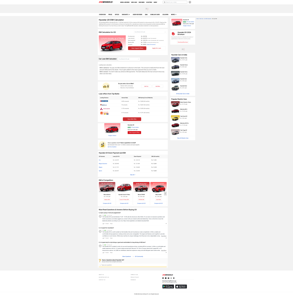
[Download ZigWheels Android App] (168, 286)
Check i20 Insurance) (151, 44)
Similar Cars (155, 14)
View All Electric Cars (182, 138)
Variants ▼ (126, 14)
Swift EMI (158, 199)
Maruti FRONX (141, 194)
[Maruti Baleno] (107, 187)
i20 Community (139, 256)
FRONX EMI (141, 199)
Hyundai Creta (183, 58)
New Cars (201, 18)
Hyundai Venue (184, 65)
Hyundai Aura (183, 79)
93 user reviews (135, 127)
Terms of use (134, 274)
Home (197, 18)
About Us (101, 274)
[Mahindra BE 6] (175, 111)
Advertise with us (104, 277)
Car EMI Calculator (207, 18)
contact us (102, 279)
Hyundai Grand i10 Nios (124, 194)
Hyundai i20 (131, 125)
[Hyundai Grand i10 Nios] (124, 187)
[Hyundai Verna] (175, 74)
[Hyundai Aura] (175, 81)
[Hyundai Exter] (175, 88)
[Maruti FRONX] (141, 187)
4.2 (128, 127)
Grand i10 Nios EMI (124, 199)
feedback (133, 279)
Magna (100, 167)
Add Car (146, 86)
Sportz (100, 170)
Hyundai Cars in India (183, 93)
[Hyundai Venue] (175, 67)
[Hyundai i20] (112, 128)
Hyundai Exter (183, 86)
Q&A (146, 14)
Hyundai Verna (183, 72)
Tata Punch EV (183, 116)
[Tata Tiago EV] (175, 132)
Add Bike (158, 86)
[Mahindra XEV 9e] (175, 125)
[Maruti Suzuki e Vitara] (175, 104)
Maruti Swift (158, 194)
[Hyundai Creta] (175, 60)
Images (110, 135)
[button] (164, 2)
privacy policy (135, 277)
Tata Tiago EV (183, 130)
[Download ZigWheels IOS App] (181, 286)
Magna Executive (103, 163)
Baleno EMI (107, 199)
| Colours (114, 135)
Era (99, 160)
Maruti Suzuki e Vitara (185, 102)
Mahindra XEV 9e (184, 123)
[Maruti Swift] (158, 187)
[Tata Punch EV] (175, 118)
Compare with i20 (107, 203)
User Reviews (137, 14)
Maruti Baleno (107, 194)
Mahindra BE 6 (183, 109)
